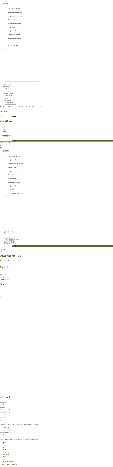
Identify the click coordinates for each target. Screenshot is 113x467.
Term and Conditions (7, 429)
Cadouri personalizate (7, 86)
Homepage (10, 260)
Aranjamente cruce (9, 102)
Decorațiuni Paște (12, 19)
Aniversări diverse (9, 93)
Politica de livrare (3, 414)
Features (4, 129)
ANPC (1, 420)
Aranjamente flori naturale (15, 12)
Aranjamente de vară (13, 31)
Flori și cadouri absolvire (14, 8)
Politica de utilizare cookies (5, 412)
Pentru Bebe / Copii (9, 91)
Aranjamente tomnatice (14, 34)
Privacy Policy (6, 427)
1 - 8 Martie (11, 42)
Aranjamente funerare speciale (12, 97)
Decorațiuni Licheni (7, 84)
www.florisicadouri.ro (4, 279)
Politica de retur (3, 417)
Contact (4, 131)
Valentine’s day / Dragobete (15, 46)
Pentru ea (7, 88)
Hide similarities (7, 435)
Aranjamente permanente (14, 23)
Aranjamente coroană (10, 100)
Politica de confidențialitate (5, 409)
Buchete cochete (6, 1)
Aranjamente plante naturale (15, 16)
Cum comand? (3, 402)
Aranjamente (5, 3)
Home (4, 125)
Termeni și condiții (3, 407)
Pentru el (7, 234)
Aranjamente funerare (7, 95)
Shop (4, 127)
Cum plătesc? (2, 404)
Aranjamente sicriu (9, 98)
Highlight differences (8, 436)
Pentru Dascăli (11, 27)
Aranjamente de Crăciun (14, 38)
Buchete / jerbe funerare (10, 104)
